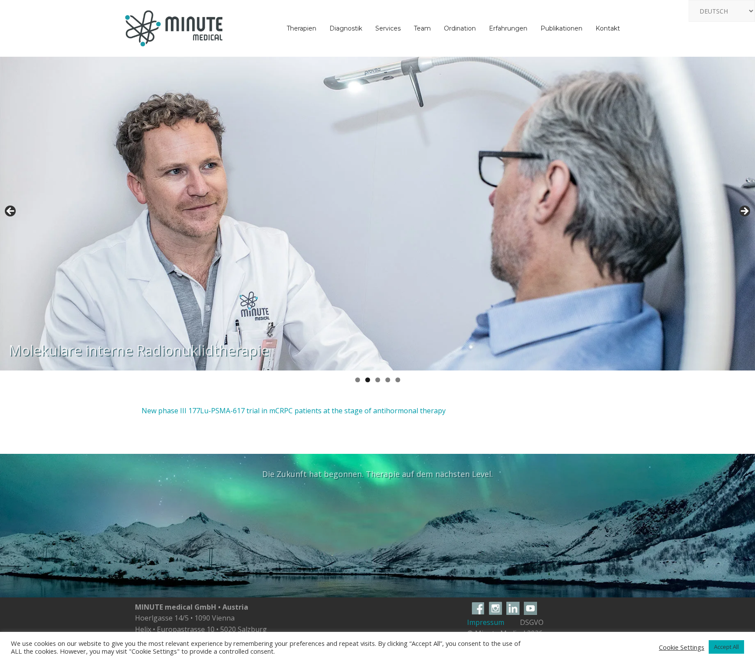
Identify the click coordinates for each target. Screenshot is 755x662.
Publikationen (561, 28)
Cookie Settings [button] (681, 647)
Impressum (485, 622)
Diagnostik (345, 28)
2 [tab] (367, 379)
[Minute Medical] (174, 27)
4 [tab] (387, 379)
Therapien (301, 28)
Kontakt (608, 28)
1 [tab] (357, 379)
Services (388, 28)
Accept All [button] (726, 647)
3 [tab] (377, 379)
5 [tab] (397, 379)
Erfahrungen (508, 28)
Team (422, 28)
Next (744, 211)
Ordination (460, 28)
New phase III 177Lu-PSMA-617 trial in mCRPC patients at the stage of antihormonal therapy (294, 410)
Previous (10, 211)
